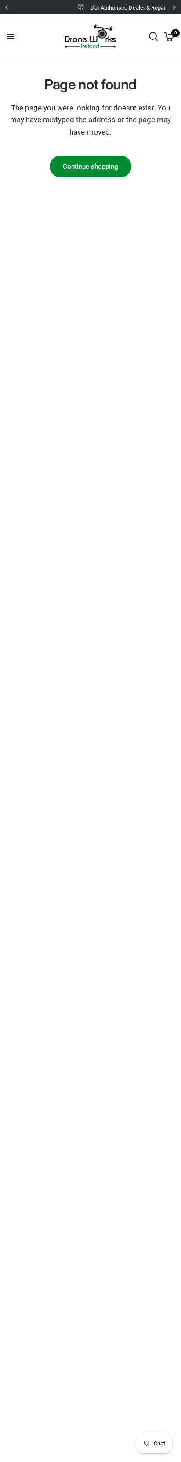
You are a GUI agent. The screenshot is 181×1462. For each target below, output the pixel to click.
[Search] (153, 36)
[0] (167, 36)
